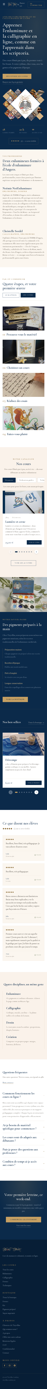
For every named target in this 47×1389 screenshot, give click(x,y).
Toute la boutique (9, 1297)
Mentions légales (9, 1341)
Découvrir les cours (17, 76)
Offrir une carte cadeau (12, 1337)
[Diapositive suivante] (36, 552)
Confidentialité (9, 1349)
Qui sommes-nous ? (10, 1329)
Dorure (5, 1281)
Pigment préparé (9, 1309)
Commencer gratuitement (23, 1220)
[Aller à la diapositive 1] (16, 552)
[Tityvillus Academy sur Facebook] (5, 1365)
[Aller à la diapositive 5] (26, 552)
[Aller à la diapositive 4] (24, 552)
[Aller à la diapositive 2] (19, 552)
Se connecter (36, 4)
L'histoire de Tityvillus (11, 1325)
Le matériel (11, 295)
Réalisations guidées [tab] (26, 480)
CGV (5, 1345)
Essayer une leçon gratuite (13, 82)
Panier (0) (22, 4)
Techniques (7, 1285)
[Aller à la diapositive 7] (31, 552)
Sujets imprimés (9, 1313)
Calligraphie (8, 1277)
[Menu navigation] (4, 4)
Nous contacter (8, 1082)
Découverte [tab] (9, 480)
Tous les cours (8, 1270)
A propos (6, 1333)
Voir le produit (33, 783)
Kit (4, 1305)
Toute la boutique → (36, 722)
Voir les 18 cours (23, 563)
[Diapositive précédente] (11, 552)
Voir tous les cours (23, 1225)
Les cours (28, 295)
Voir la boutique (15, 699)
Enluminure (7, 1273)
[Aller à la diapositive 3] (22, 552)
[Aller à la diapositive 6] (29, 552)
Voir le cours (34, 542)
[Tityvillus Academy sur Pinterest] (15, 1365)
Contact (6, 1353)
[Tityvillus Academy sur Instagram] (10, 1365)
